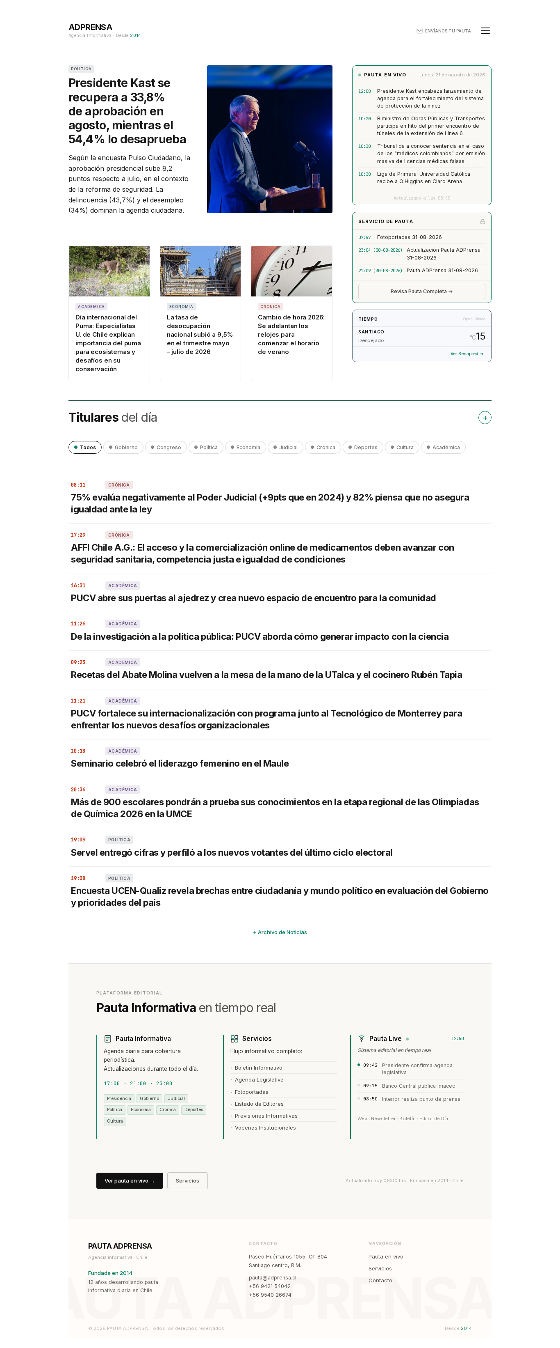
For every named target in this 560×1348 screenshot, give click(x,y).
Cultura (405, 447)
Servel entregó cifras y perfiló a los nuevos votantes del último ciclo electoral (232, 852)
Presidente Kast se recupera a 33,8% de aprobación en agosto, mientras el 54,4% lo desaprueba (127, 111)
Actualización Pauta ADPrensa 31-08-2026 (443, 253)
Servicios (187, 1180)
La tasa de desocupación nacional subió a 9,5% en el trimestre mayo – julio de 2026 (200, 334)
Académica (446, 447)
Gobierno (126, 447)
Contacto (380, 1280)
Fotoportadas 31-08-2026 (409, 237)
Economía (248, 447)
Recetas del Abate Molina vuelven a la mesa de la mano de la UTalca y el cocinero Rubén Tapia (266, 674)
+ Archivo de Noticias (280, 932)
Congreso (169, 447)
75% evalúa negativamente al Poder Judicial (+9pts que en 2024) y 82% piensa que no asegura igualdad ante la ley (270, 503)
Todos (88, 447)
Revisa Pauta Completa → (422, 291)
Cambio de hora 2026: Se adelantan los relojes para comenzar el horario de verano (291, 334)
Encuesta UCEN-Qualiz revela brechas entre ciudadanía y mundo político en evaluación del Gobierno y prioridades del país (280, 896)
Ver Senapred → (467, 353)
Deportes (366, 447)
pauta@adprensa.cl (272, 1278)
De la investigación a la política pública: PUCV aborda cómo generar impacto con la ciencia (259, 636)
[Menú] (485, 31)
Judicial (288, 447)
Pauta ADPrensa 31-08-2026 (442, 270)
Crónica (325, 447)
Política (209, 447)
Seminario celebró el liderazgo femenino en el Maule (180, 763)
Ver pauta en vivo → (130, 1180)
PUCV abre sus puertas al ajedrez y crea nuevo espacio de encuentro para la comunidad (253, 597)
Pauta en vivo (386, 1256)
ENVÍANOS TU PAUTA (448, 30)
